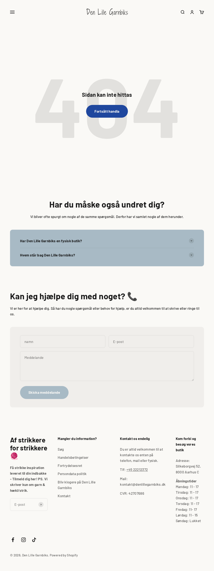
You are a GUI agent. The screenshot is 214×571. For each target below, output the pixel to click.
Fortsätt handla (106, 111)
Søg (61, 449)
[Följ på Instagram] (23, 540)
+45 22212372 (137, 469)
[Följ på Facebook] (13, 540)
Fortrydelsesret (70, 465)
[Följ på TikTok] (34, 540)
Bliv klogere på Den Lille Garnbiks (77, 485)
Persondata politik (72, 474)
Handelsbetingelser (73, 457)
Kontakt (64, 496)
